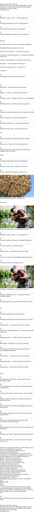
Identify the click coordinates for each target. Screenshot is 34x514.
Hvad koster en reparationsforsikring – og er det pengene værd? (16, 447)
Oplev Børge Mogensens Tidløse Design (10, 465)
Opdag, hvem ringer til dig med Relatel (10, 472)
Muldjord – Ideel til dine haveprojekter (10, 458)
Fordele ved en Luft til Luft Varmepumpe (10, 461)
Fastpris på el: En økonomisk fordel (9, 464)
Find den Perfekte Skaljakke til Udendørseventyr (12, 469)
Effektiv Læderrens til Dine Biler (8, 468)
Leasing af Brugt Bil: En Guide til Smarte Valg (12, 462)
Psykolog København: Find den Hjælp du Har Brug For (14, 456)
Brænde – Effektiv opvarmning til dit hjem (11, 459)
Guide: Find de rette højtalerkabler (9, 452)
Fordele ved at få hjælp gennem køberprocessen (12, 450)
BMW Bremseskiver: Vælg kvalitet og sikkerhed (12, 471)
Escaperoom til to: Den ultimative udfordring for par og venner (16, 455)
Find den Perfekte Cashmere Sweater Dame (11, 467)
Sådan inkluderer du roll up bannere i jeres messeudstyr (14, 474)
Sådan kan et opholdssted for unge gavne (10, 449)
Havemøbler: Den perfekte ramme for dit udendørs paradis (15, 453)
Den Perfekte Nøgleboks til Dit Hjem (9, 475)
